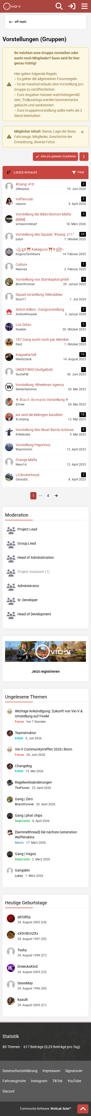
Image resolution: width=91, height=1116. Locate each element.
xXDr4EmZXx (27, 933)
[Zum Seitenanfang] (82, 1108)
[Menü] (84, 6)
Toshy (22, 950)
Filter (80, 172)
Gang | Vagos (25, 854)
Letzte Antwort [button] (25, 172)
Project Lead (27, 529)
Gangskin (22, 870)
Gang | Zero (24, 799)
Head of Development (34, 614)
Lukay (19, 876)
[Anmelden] (72, 6)
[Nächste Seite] (56, 495)
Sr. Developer (27, 600)
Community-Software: (45, 1108)
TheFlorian (22, 788)
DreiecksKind (27, 966)
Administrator (28, 586)
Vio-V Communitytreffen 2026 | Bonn (43, 749)
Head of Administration (35, 557)
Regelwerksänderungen (33, 782)
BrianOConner (24, 804)
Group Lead (26, 543)
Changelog (23, 766)
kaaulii (22, 1000)
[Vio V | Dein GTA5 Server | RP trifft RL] (12, 6)
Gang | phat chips (28, 815)
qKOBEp (24, 917)
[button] (83, 156)
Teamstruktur (25, 733)
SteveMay (25, 983)
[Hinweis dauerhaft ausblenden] (83, 132)
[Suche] (59, 6)
